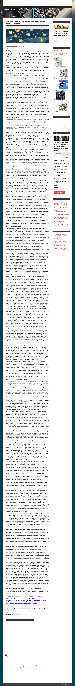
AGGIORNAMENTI (58, 50)
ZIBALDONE (23, 6)
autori (12, 620)
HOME (19, 6)
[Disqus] (27, 638)
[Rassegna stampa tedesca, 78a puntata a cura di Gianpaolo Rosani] (63, 77)
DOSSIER (39, 6)
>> (60, 226)
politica (32, 617)
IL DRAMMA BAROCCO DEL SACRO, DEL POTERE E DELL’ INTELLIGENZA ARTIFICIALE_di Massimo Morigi (61, 146)
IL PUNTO (35, 6)
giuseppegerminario (18, 26)
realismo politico (38, 617)
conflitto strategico (15, 617)
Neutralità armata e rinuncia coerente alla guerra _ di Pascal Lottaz (60, 241)
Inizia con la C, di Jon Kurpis (60, 251)
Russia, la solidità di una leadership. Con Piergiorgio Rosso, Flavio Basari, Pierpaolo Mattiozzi (61, 203)
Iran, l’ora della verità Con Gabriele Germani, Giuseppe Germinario (60, 221)
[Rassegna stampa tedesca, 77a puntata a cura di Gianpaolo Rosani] (63, 111)
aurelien (8, 620)
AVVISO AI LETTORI (59, 90)
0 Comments (65, 154)
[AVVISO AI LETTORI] (60, 99)
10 (67, 224)
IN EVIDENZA (29, 6)
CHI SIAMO (55, 6)
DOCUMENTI (44, 6)
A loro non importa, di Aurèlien (61, 249)
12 (56, 226)
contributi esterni (18, 620)
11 (54, 226)
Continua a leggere (59, 192)
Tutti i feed (64, 125)
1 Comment (25, 26)
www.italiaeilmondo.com (14, 598)
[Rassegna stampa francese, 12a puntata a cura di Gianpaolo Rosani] (63, 88)
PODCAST (50, 6)
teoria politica (45, 617)
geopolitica (21, 617)
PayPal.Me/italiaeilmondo (12, 605)
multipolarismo (27, 617)
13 (58, 226)
